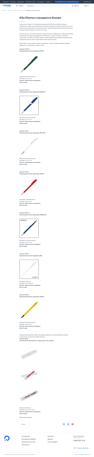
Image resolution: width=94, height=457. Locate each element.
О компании (6, 1)
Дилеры (50, 439)
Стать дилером (40, 1)
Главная (4, 10)
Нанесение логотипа (30, 1)
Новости (10, 10)
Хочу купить (13, 1)
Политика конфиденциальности (82, 454)
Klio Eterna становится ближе (33, 10)
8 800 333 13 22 (87, 1)
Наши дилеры (20, 1)
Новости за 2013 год (19, 10)
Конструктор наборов (29, 439)
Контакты (48, 1)
